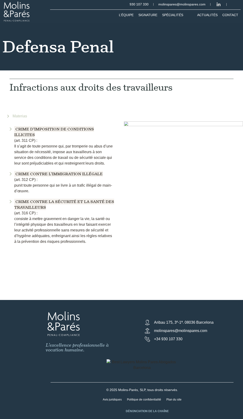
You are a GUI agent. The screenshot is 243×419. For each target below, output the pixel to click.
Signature (147, 15)
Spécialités (172, 15)
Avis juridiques (112, 399)
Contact (230, 15)
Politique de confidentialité (144, 399)
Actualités (207, 15)
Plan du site (174, 399)
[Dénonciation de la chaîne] (120, 412)
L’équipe (126, 15)
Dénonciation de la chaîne (147, 411)
